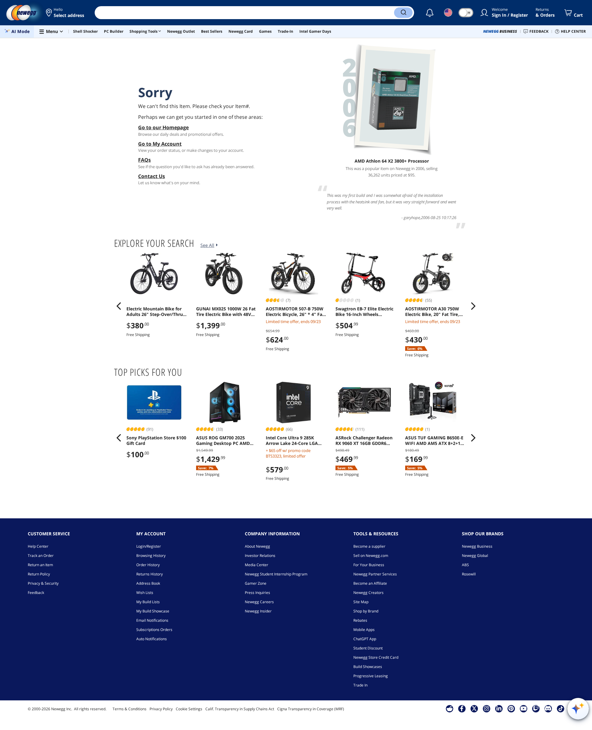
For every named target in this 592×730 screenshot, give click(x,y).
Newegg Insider (258, 611)
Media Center (256, 564)
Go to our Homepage (163, 127)
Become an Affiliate (370, 583)
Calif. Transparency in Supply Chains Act (239, 708)
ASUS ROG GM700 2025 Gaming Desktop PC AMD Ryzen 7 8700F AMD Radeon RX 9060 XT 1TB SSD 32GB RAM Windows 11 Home (225, 440)
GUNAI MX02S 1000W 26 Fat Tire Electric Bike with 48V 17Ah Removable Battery (226, 311)
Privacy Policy (161, 708)
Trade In (360, 685)
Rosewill (469, 574)
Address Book (148, 583)
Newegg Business (477, 546)
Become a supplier (369, 546)
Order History (148, 564)
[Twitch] (536, 708)
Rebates (360, 620)
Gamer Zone (255, 583)
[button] (65, 13)
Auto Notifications (151, 638)
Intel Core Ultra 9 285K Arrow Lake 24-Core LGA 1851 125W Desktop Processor (292, 440)
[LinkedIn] (498, 708)
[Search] (403, 12)
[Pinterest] (511, 708)
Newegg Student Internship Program (276, 574)
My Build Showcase (152, 611)
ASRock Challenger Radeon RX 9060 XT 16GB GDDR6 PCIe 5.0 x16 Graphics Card (364, 440)
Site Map (360, 601)
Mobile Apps (364, 629)
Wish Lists (144, 592)
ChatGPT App (364, 638)
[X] (474, 708)
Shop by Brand (365, 611)
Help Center (38, 546)
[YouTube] (523, 708)
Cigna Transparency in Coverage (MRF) (310, 708)
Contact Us (151, 176)
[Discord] (548, 708)
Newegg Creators (368, 592)
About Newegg (257, 546)
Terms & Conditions (129, 708)
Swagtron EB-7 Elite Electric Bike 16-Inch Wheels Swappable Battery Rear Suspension (364, 311)
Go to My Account (160, 143)
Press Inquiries (257, 592)
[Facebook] (461, 708)
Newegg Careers (259, 601)
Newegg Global (475, 555)
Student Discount (368, 648)
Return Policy (39, 574)
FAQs (144, 159)
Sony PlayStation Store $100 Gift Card (156, 440)
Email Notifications (152, 620)
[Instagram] (486, 708)
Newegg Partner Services (375, 574)
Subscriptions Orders (154, 629)
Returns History (149, 574)
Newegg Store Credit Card (375, 657)
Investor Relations (260, 555)
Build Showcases (367, 666)
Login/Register (148, 546)
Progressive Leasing (370, 675)
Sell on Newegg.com (370, 555)
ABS (465, 564)
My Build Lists (148, 601)
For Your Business (368, 564)
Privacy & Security (43, 583)
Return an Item (40, 564)
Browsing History (151, 555)
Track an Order (41, 555)
